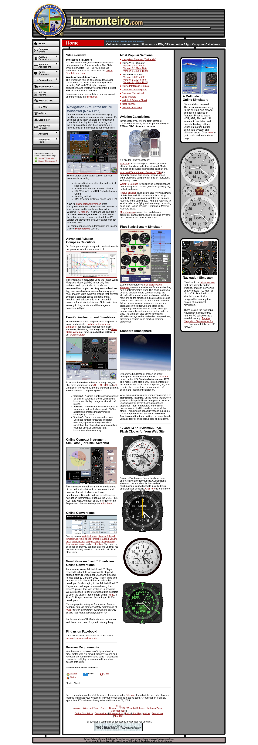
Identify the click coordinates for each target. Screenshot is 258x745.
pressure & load (101, 539)
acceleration (96, 544)
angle (82, 544)
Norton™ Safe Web (46, 158)
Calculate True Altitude (133, 93)
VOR (95, 385)
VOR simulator (77, 334)
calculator (163, 376)
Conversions (101, 713)
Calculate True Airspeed (134, 89)
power (81, 541)
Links (128, 713)
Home (118, 706)
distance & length (107, 536)
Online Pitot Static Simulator (136, 86)
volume (113, 539)
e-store (146, 713)
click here (106, 503)
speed (88, 539)
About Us (118, 716)
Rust (68, 609)
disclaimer (92, 96)
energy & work (93, 541)
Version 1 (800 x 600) (134, 65)
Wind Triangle (129, 96)
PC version (82, 212)
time (82, 539)
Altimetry (124, 163)
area (68, 541)
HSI (100, 385)
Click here (150, 488)
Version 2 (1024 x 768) (135, 68)
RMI (106, 385)
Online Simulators (84, 713)
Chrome (73, 673)
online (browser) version (88, 204)
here (210, 132)
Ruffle (111, 594)
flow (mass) (72, 544)
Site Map (130, 695)
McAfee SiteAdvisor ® (47, 161)
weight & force (89, 536)
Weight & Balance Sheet (134, 100)
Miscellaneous (127, 212)
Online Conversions (132, 107)
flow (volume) (108, 541)
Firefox (73, 677)
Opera (106, 673)
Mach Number (129, 104)
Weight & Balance (129, 184)
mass (74, 541)
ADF (115, 385)
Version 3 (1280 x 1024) (135, 71)
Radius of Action (155, 708)
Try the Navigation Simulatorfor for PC (198, 321)
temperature (72, 539)
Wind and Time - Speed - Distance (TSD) (141, 172)
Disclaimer (157, 713)
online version (207, 282)
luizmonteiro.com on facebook (81, 638)
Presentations (82, 228)
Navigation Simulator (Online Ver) (139, 59)
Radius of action (128, 193)
